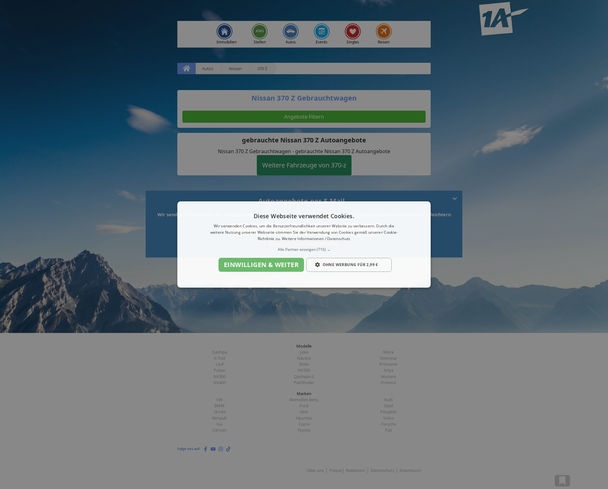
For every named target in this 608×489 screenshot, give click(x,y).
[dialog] (304, 244)
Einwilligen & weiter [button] (261, 264)
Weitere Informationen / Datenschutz (316, 238)
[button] (304, 249)
